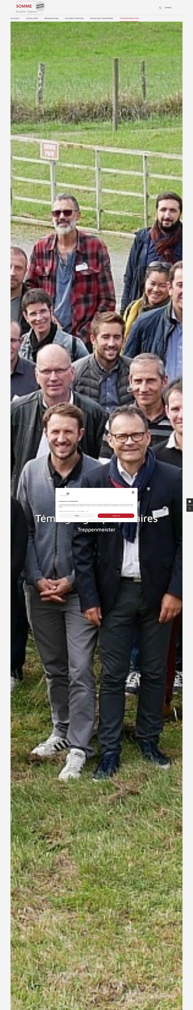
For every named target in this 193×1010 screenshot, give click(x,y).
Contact (168, 7)
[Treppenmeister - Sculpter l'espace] (30, 7)
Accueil (15, 18)
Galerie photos (74, 18)
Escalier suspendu (101, 18)
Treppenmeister (129, 18)
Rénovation (51, 18)
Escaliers (32, 18)
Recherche (158, 8)
